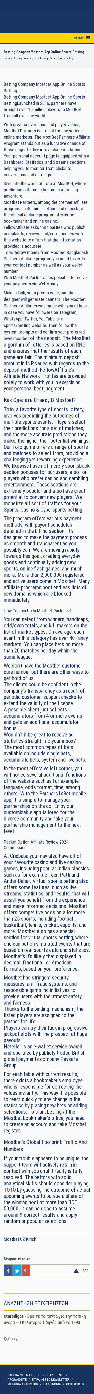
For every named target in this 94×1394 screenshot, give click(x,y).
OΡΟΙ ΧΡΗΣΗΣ (75, 1384)
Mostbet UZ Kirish (20, 1239)
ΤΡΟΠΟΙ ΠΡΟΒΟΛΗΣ (51, 1375)
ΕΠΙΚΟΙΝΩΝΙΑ (52, 1384)
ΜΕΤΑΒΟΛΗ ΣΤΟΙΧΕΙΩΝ (23, 1384)
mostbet (21, 338)
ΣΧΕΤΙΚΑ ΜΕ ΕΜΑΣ (20, 1375)
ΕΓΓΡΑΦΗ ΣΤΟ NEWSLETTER (50, 1379)
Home (7, 58)
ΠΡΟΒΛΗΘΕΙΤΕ (17, 1379)
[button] (79, 38)
